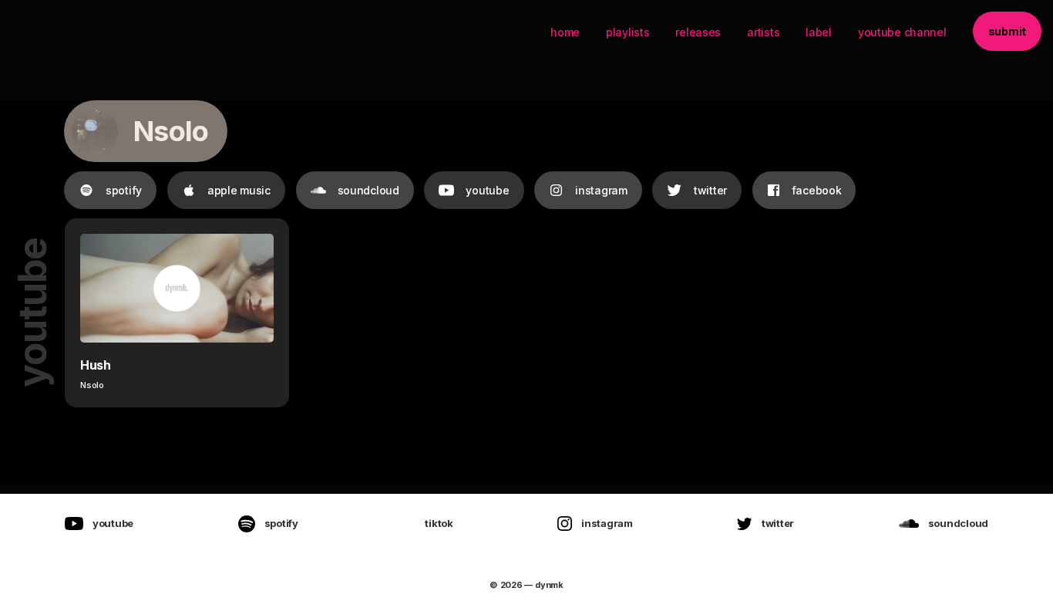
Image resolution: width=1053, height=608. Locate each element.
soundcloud (368, 190)
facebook (817, 190)
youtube (487, 190)
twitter (710, 190)
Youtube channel (902, 32)
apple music (239, 190)
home (565, 32)
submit (1007, 31)
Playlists (627, 32)
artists (763, 32)
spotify (124, 190)
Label (819, 32)
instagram (601, 190)
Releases (698, 32)
